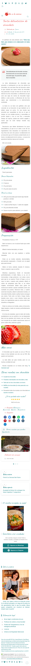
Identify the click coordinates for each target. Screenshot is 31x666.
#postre (13, 410)
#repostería (21, 410)
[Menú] (2, 16)
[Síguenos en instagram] (15, 3)
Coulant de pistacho (12, 455)
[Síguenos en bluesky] (6, 3)
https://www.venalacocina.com (9, 647)
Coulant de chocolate (10, 377)
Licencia (6, 629)
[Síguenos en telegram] (25, 3)
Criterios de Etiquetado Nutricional (14, 632)
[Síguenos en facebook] (2, 3)
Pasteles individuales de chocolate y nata (16, 379)
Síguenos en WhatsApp (17, 545)
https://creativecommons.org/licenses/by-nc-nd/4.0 (14, 651)
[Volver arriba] (27, 662)
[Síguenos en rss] (2, 6)
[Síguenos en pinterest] (12, 3)
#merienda (6, 410)
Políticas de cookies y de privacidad (14, 622)
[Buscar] (27, 16)
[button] (5, 417)
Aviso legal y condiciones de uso (13, 619)
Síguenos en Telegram (16, 550)
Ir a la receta (10, 34)
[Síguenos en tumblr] (19, 3)
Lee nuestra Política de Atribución (14, 658)
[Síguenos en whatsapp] (22, 3)
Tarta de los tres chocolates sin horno (14, 382)
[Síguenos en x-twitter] (9, 3)
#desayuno (16, 408)
